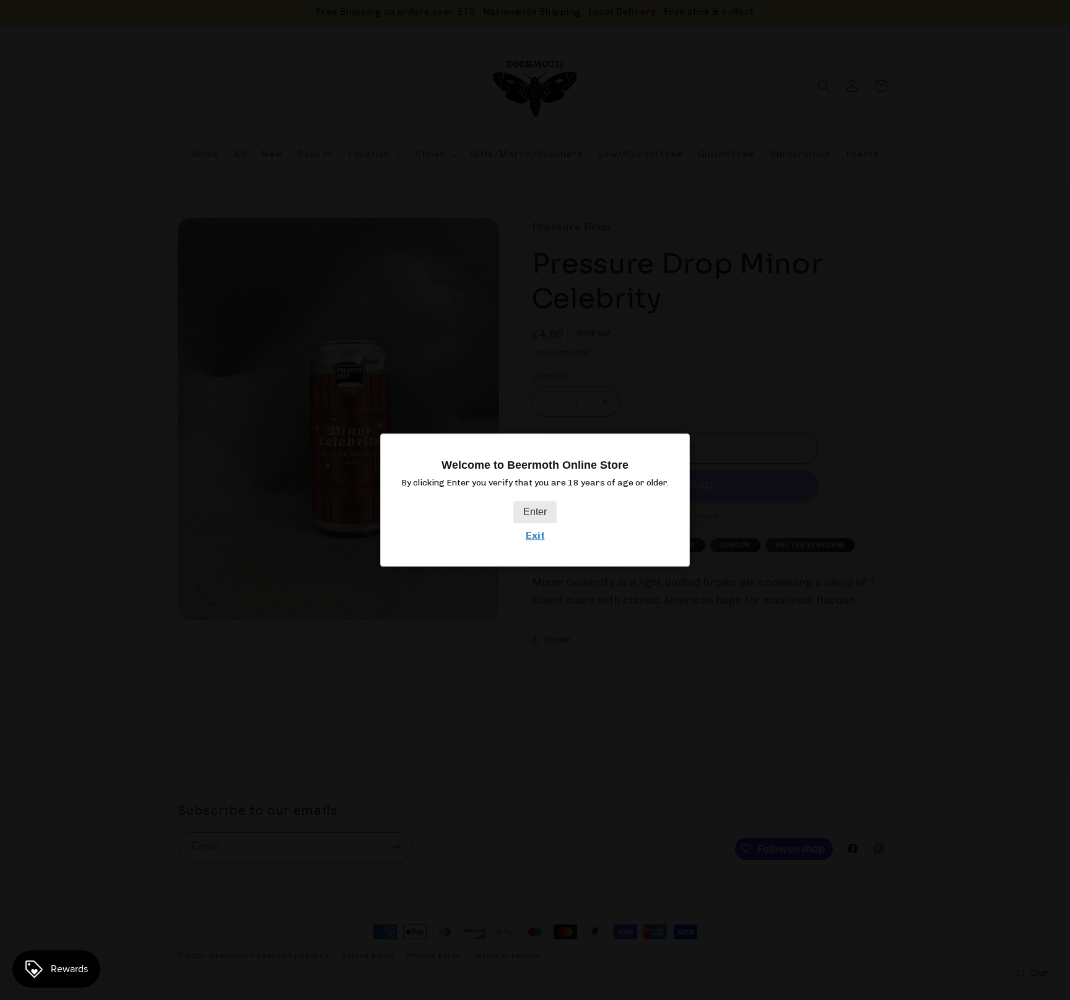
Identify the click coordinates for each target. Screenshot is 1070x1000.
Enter (535, 512)
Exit (535, 535)
